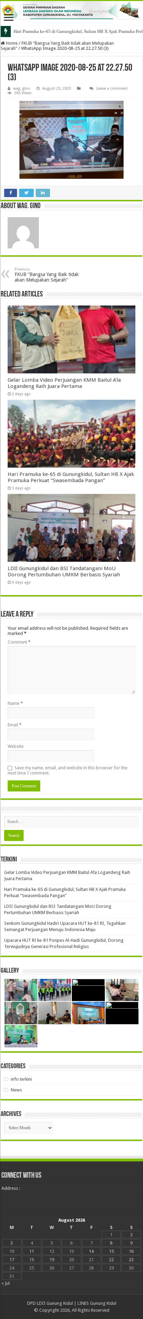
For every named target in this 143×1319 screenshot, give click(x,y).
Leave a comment (112, 88)
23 (131, 1259)
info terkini (21, 1079)
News (16, 1089)
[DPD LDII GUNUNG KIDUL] (71, 10)
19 (51, 1259)
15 (111, 1251)
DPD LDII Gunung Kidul (50, 1303)
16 (131, 1251)
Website (16, 746)
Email (15, 724)
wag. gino (21, 88)
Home (11, 43)
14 (91, 1251)
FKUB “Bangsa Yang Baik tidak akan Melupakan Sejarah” (47, 275)
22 (111, 1259)
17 (11, 1259)
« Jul (5, 1283)
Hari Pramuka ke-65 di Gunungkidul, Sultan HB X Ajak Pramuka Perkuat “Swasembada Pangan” (71, 477)
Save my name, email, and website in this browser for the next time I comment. (67, 770)
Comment (19, 642)
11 (31, 1251)
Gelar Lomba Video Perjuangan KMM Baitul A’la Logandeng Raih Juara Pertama (64, 383)
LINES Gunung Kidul (96, 1303)
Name (15, 703)
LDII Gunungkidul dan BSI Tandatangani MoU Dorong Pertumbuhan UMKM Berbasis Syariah (64, 571)
